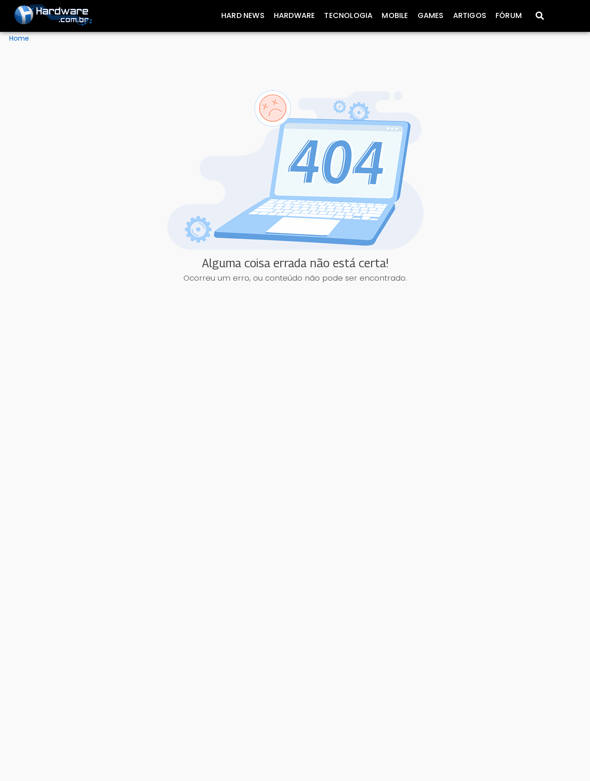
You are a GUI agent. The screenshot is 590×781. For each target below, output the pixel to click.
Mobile (395, 15)
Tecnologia (348, 15)
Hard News (243, 15)
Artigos (469, 15)
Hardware (294, 15)
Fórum (509, 15)
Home (19, 38)
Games (431, 15)
